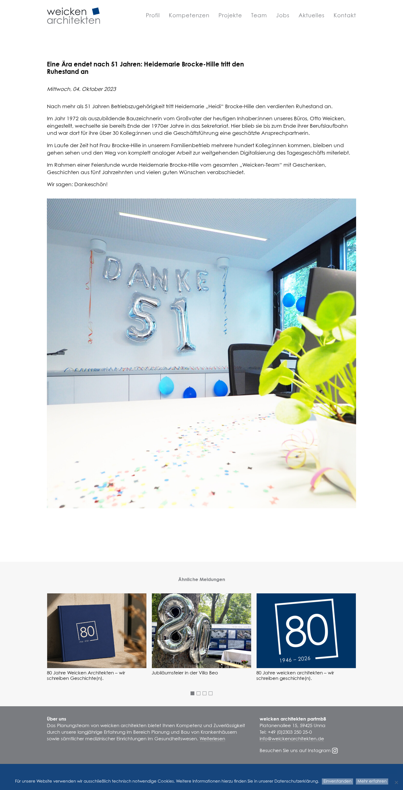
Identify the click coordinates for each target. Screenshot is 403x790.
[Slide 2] (198, 693)
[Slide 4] (211, 693)
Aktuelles (312, 15)
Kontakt (345, 15)
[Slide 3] (205, 693)
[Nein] (396, 782)
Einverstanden (337, 781)
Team (259, 15)
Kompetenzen (189, 15)
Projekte (230, 15)
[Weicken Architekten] (73, 15)
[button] (96, 630)
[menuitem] (155, 15)
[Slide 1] (192, 693)
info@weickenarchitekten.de (292, 739)
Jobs (283, 15)
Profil (153, 15)
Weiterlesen (212, 739)
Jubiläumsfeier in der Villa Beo (185, 673)
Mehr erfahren (372, 781)
